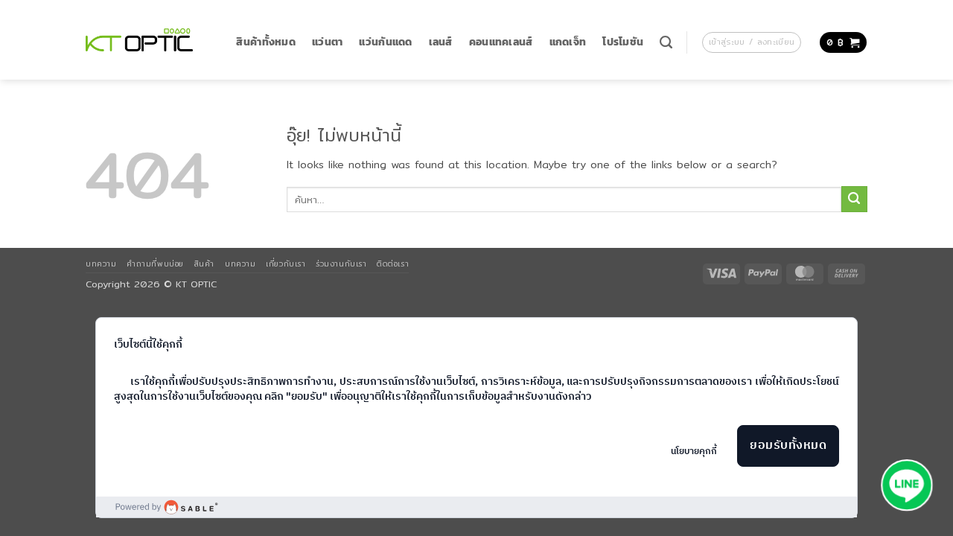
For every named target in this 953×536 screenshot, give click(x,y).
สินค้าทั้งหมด (266, 42)
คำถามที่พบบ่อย (155, 263)
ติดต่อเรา (393, 263)
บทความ (101, 263)
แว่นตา (327, 42)
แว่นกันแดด (385, 42)
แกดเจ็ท (568, 42)
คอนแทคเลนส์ (501, 42)
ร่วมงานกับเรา (341, 263)
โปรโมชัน (622, 42)
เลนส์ (441, 42)
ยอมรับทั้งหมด (788, 446)
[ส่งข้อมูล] (854, 199)
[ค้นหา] (666, 42)
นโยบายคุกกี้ (694, 451)
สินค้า (204, 263)
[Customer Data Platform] (476, 507)
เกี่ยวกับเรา (285, 263)
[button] (751, 42)
